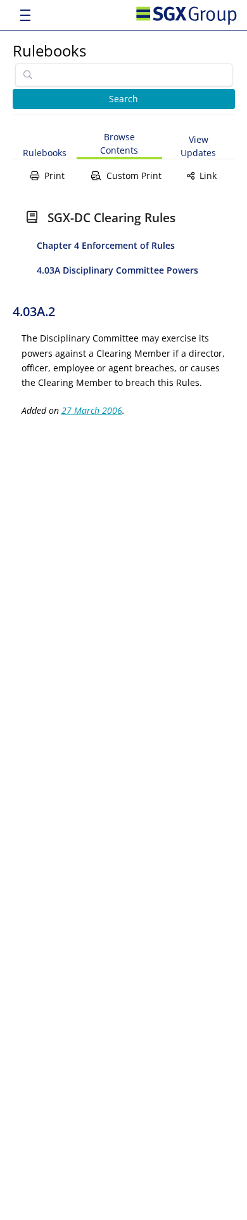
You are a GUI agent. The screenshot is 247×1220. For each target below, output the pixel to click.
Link (208, 175)
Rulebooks (49, 50)
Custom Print (134, 175)
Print (54, 175)
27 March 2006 (91, 410)
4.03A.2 (34, 311)
